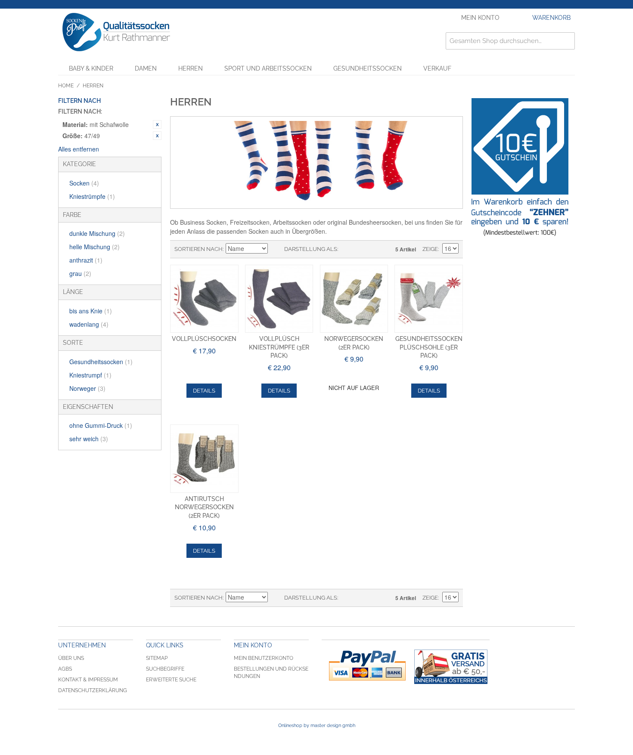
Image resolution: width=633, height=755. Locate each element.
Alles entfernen (78, 149)
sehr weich (88, 438)
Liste (361, 249)
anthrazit (85, 260)
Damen (146, 68)
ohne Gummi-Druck (100, 425)
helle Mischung (94, 246)
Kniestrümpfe (92, 196)
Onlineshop (290, 725)
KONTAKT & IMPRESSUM (88, 680)
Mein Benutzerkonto (263, 658)
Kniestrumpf (90, 375)
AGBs (65, 669)
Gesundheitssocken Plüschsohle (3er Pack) (428, 347)
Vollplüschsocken (204, 338)
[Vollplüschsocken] (204, 299)
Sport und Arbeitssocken (268, 68)
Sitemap (157, 658)
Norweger (87, 388)
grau (80, 273)
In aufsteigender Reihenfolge (275, 249)
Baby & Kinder (91, 68)
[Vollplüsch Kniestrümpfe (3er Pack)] (279, 299)
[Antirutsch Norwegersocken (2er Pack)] (204, 458)
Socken (84, 183)
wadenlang (89, 324)
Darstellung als (310, 249)
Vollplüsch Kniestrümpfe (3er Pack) (279, 347)
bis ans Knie (90, 310)
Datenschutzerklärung (92, 690)
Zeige (430, 249)
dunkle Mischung (97, 233)
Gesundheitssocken (367, 68)
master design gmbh (332, 725)
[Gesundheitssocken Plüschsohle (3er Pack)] (428, 299)
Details (204, 390)
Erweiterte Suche (171, 680)
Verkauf (437, 68)
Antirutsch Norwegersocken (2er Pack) (204, 507)
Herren (190, 68)
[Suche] (566, 41)
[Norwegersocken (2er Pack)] (354, 299)
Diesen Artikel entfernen (157, 124)
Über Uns (71, 658)
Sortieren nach (198, 249)
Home (66, 86)
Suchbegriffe (165, 669)
